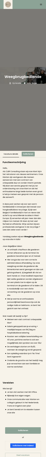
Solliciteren (23, 430)
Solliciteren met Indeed (23, 445)
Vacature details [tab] (11, 154)
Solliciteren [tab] (28, 154)
